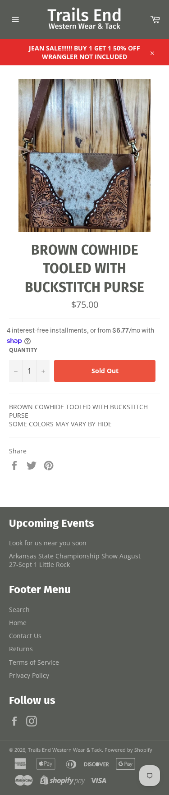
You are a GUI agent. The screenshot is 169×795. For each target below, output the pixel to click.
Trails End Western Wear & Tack (65, 749)
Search (19, 609)
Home (18, 622)
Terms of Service (34, 662)
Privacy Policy (29, 675)
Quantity (23, 350)
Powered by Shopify (128, 749)
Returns (21, 648)
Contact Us (25, 635)
